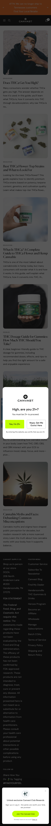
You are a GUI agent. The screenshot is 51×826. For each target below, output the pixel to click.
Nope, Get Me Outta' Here (36, 424)
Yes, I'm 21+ (14, 424)
